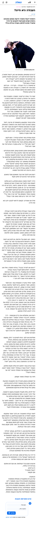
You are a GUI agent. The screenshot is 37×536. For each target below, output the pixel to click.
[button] (29, 2)
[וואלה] (18, 2)
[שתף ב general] (3, 2)
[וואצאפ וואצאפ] (6, 2)
